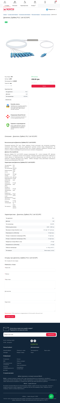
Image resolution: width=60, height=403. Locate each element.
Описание (14, 5)
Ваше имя (7, 267)
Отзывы (33, 5)
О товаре (7, 5)
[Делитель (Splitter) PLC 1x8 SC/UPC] (30, 46)
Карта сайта (47, 350)
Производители (34, 350)
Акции (32, 352)
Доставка (5, 370)
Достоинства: (8, 291)
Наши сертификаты (21, 365)
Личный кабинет (7, 350)
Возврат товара (20, 352)
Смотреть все (8, 99)
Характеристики (24, 5)
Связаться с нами (21, 350)
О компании (6, 359)
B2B (4, 361)
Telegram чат (51, 9)
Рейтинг (7, 274)
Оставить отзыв (10, 316)
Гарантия (19, 363)
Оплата (18, 359)
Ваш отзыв (7, 279)
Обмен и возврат (21, 361)
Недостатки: (8, 302)
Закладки (5, 352)
